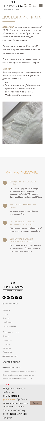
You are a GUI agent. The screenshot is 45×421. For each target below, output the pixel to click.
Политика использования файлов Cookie (17, 378)
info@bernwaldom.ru (11, 367)
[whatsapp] (12, 297)
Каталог (6, 318)
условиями (9, 399)
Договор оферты (10, 355)
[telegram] (16, 297)
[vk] (20, 297)
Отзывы (6, 344)
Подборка (7, 322)
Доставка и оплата (11, 332)
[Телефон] (4, 297)
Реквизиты (7, 352)
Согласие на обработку (11, 372)
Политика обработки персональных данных (18, 375)
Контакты (6, 348)
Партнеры (7, 340)
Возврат (6, 336)
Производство (9, 325)
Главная (6, 310)
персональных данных (28, 372)
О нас (5, 314)
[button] (25, 5)
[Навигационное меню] (40, 5)
